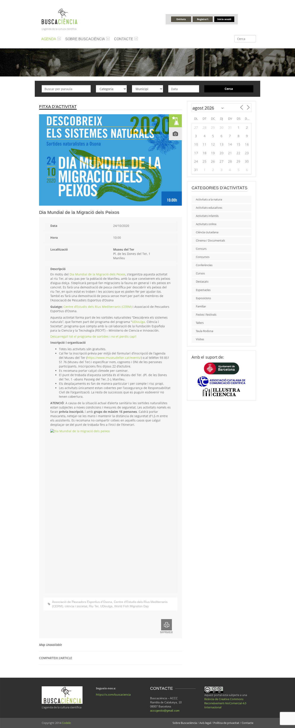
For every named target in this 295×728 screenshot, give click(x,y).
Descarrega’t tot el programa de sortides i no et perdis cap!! (93, 336)
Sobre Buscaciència (85, 39)
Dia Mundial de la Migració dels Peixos (97, 274)
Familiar (201, 306)
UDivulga (138, 322)
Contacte (123, 39)
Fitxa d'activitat (58, 106)
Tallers (200, 323)
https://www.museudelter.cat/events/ (114, 358)
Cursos (200, 273)
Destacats (202, 281)
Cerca (229, 89)
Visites (200, 339)
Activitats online (206, 224)
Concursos (202, 257)
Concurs (201, 249)
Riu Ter (93, 606)
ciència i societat (76, 606)
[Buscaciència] (60, 16)
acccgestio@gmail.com (164, 710)
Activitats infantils (207, 216)
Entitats (181, 19)
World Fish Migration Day (131, 606)
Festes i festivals (206, 314)
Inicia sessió (224, 19)
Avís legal (205, 723)
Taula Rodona (204, 331)
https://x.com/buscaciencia (113, 694)
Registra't (202, 19)
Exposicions (203, 298)
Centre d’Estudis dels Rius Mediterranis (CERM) (97, 307)
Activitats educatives (209, 208)
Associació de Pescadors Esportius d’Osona (82, 602)
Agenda (48, 39)
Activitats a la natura (209, 199)
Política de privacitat (226, 723)
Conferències (204, 265)
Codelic (66, 723)
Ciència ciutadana (207, 232)
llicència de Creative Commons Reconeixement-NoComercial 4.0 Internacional (225, 703)
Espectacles (203, 290)
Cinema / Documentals (210, 240)
